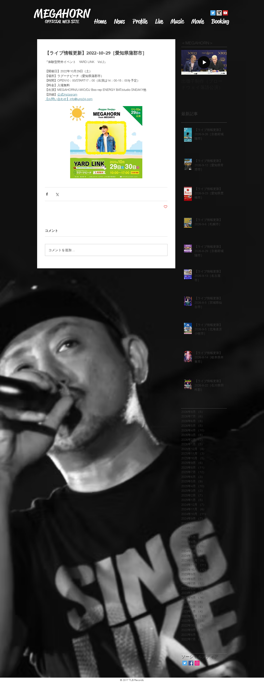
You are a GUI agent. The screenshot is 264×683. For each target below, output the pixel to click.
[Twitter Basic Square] (184, 663)
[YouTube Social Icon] (225, 12)
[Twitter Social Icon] (213, 12)
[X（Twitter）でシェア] (57, 194)
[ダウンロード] (219, 12)
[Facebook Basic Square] (191, 663)
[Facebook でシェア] (47, 194)
